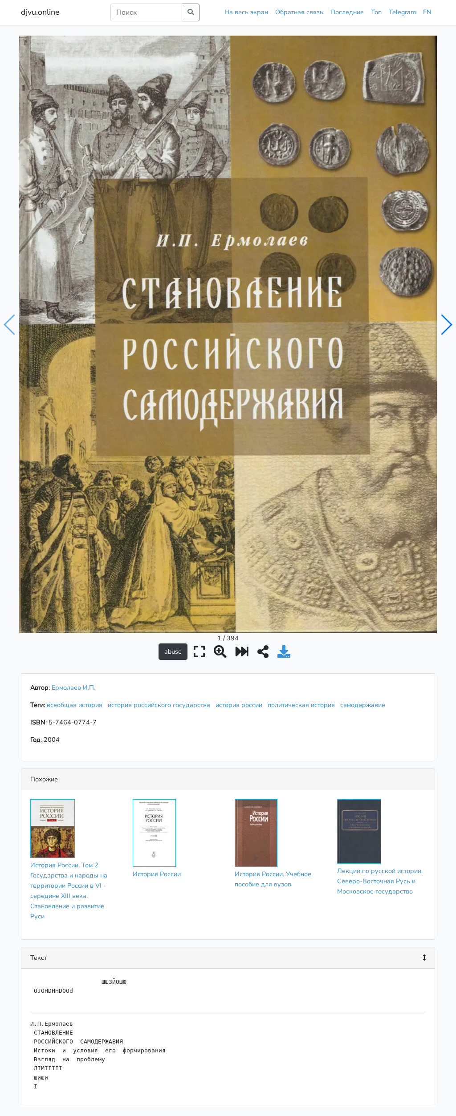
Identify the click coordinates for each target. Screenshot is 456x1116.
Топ (376, 12)
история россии (241, 704)
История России (157, 873)
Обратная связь (299, 12)
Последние (347, 12)
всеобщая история (76, 704)
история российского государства (161, 704)
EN (427, 12)
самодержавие (364, 704)
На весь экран (246, 12)
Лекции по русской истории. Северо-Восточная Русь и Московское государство (380, 881)
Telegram (402, 12)
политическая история (303, 704)
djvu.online (40, 12)
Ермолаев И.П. (73, 687)
